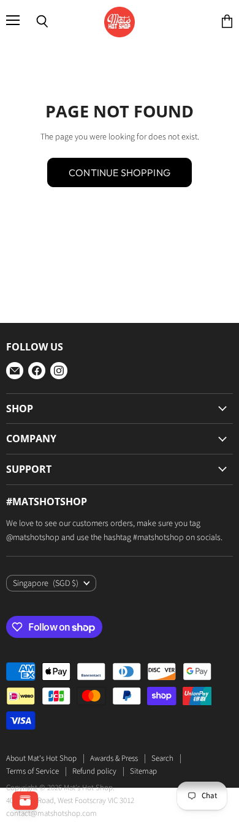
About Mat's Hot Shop (41, 758)
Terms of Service (32, 771)
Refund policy (94, 771)
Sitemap (143, 771)
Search (162, 758)
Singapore (45, 583)
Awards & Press (114, 758)
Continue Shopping (119, 172)
